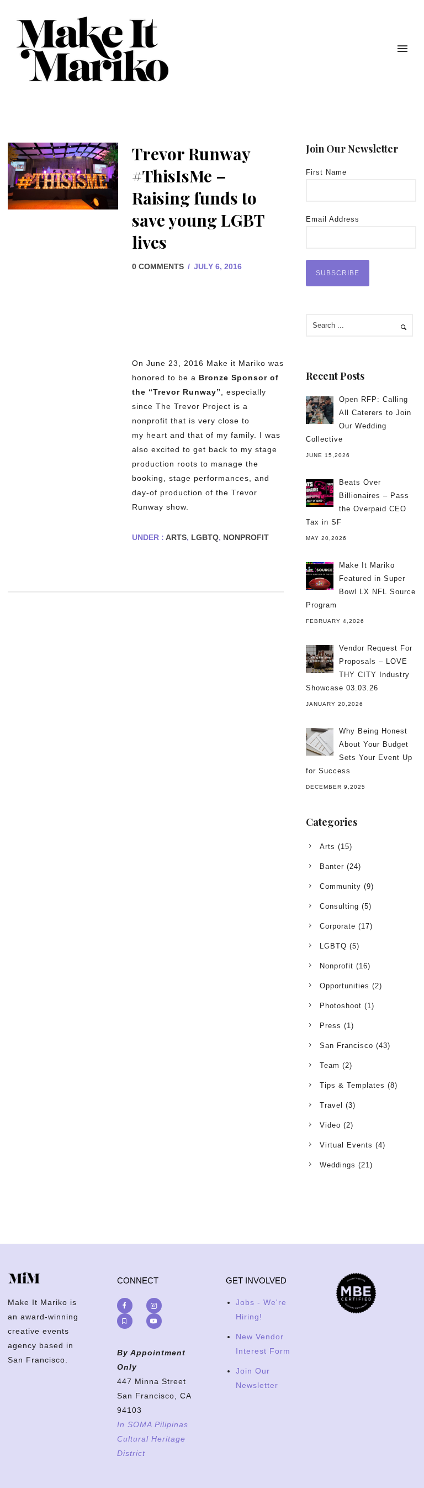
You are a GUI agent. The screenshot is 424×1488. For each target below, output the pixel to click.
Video (330, 1125)
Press (330, 1025)
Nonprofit (246, 537)
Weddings (338, 1165)
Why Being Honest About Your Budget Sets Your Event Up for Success (359, 751)
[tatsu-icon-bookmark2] (127, 1321)
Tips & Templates (352, 1085)
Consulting (339, 906)
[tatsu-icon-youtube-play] (154, 1321)
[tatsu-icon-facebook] (127, 1305)
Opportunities (344, 986)
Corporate (338, 926)
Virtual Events (346, 1145)
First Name (326, 172)
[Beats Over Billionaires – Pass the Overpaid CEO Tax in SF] (319, 493)
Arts (175, 537)
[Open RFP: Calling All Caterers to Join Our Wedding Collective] (319, 410)
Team (330, 1065)
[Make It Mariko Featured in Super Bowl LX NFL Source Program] (319, 576)
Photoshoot (341, 1006)
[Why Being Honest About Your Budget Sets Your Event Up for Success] (319, 742)
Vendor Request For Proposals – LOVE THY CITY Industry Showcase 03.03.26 (359, 668)
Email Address (332, 219)
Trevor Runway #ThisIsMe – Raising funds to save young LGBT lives (198, 198)
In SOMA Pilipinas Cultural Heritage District (152, 1439)
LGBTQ (205, 537)
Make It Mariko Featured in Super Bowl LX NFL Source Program (361, 585)
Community (340, 886)
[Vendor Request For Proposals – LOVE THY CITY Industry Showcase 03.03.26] (319, 659)
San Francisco (346, 1045)
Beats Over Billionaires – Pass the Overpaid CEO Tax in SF (357, 502)
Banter (332, 866)
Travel (331, 1105)
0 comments (158, 266)
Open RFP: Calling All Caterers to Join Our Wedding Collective (358, 419)
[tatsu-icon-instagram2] (156, 1305)
